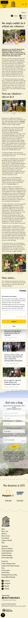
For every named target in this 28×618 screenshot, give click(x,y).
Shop (3, 543)
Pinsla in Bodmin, (7, 205)
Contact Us (5, 561)
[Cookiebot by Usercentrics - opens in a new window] (19, 291)
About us (4, 534)
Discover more (6, 536)
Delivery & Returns (7, 549)
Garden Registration (7, 551)
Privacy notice (6, 570)
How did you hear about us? (14, 428)
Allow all (14, 321)
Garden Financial (6, 553)
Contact (4, 7)
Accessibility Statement (8, 577)
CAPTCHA (14, 435)
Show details (19, 316)
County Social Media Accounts (10, 566)
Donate (4, 2)
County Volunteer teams (8, 563)
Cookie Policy (5, 573)
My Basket (4, 5)
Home (3, 529)
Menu (23, 4)
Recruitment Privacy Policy (9, 575)
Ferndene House (11, 184)
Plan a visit (5, 531)
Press (3, 568)
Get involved (5, 538)
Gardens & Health (7, 540)
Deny (14, 326)
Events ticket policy (7, 558)
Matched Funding (7, 555)
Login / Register (4, 4)
